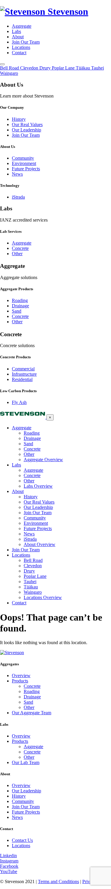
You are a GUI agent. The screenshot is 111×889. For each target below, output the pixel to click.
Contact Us (22, 840)
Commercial (23, 368)
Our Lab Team (25, 762)
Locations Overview (43, 597)
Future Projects (26, 168)
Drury (29, 570)
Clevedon (33, 565)
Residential (22, 379)
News (17, 174)
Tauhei (30, 581)
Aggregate (21, 26)
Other (17, 253)
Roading (20, 300)
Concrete (20, 248)
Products (20, 680)
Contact (19, 52)
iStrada (18, 196)
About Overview (39, 544)
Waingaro (33, 592)
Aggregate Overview (43, 459)
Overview (21, 675)
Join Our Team (26, 41)
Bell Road (33, 560)
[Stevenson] (23, 417)
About (18, 36)
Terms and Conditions (58, 881)
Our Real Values (27, 124)
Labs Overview (38, 486)
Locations (21, 47)
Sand (16, 311)
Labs (16, 31)
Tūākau (31, 586)
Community (23, 158)
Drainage (20, 305)
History (19, 119)
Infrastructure (24, 374)
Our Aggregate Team (31, 712)
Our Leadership (26, 129)
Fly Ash (19, 402)
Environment (24, 163)
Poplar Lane (35, 576)
